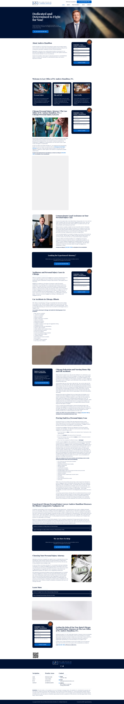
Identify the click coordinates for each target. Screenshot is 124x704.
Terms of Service (39, 695)
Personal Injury (48, 677)
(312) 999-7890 (68, 247)
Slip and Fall (58, 95)
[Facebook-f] (61, 666)
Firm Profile (78, 95)
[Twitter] (63, 666)
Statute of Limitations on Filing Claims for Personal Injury (45, 526)
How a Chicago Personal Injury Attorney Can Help (44, 595)
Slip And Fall (48, 680)
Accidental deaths (49, 682)
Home (63, 4)
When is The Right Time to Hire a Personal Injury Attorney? (45, 592)
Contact (89, 4)
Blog (83, 4)
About (68, 4)
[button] (62, 526)
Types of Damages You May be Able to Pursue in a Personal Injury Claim (48, 529)
